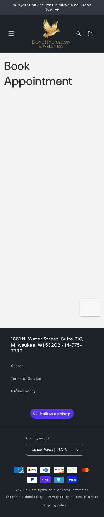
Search (17, 366)
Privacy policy (58, 496)
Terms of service (86, 496)
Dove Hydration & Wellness (49, 489)
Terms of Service (26, 378)
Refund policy (23, 391)
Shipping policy (55, 505)
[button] (11, 33)
